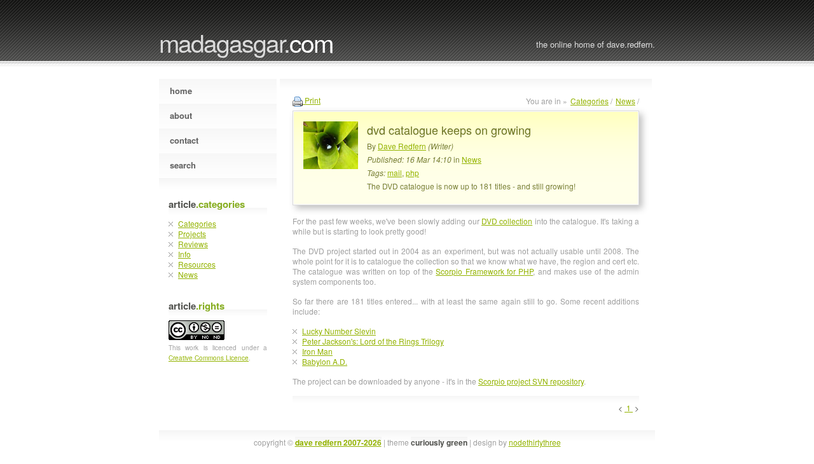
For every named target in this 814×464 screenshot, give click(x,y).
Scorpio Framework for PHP (484, 271)
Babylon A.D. (324, 361)
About (181, 115)
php (412, 172)
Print (312, 100)
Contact (184, 140)
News (188, 274)
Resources (197, 264)
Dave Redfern (402, 145)
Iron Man (317, 351)
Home (181, 91)
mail (394, 172)
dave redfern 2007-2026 (338, 442)
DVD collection (506, 220)
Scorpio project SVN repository (531, 381)
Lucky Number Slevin (339, 330)
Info (184, 254)
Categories (197, 223)
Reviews (193, 243)
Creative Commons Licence (209, 357)
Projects (192, 233)
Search (183, 165)
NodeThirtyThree (535, 442)
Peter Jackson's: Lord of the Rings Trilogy (373, 341)
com (246, 42)
